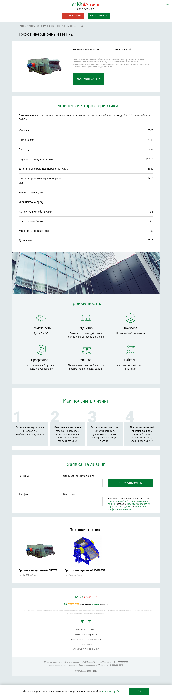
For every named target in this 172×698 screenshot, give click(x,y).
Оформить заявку (88, 79)
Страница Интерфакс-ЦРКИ (86, 649)
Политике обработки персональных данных (129, 505)
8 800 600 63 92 (86, 9)
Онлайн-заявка (73, 16)
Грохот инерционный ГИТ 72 (38, 570)
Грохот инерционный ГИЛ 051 (85, 570)
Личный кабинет (98, 16)
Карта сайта (86, 644)
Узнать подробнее (112, 691)
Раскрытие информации (86, 635)
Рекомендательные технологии (86, 640)
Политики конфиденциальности (127, 508)
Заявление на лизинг (86, 629)
